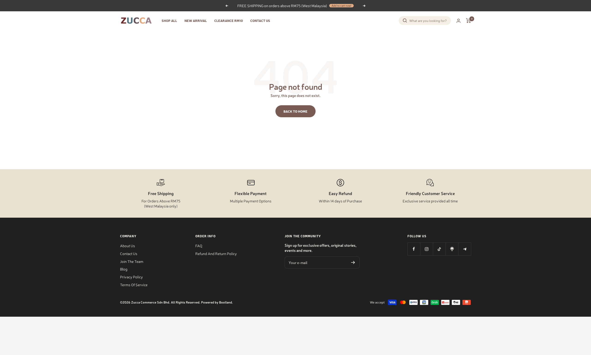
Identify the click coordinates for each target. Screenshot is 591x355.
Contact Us (260, 20)
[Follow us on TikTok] (439, 249)
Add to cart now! (341, 5)
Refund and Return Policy (216, 253)
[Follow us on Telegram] (464, 249)
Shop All (169, 20)
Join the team (131, 261)
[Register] (353, 262)
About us (127, 245)
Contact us (128, 253)
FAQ (198, 245)
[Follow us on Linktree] (452, 249)
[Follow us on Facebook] (413, 249)
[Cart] (468, 20)
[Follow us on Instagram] (426, 249)
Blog (123, 268)
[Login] (458, 21)
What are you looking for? (428, 20)
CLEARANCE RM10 (228, 20)
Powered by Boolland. (217, 302)
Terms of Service (134, 284)
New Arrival (195, 20)
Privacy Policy (131, 276)
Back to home (295, 111)
